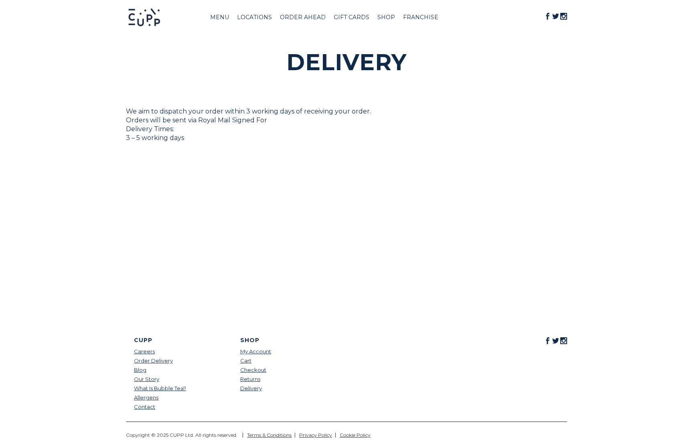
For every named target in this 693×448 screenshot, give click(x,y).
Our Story (146, 379)
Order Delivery (153, 360)
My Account (255, 351)
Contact (144, 406)
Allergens (146, 397)
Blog (140, 370)
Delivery (251, 388)
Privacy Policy (315, 435)
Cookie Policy (355, 435)
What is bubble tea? (160, 388)
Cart (245, 360)
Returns (250, 379)
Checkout (253, 370)
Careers (144, 351)
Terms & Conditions (269, 435)
